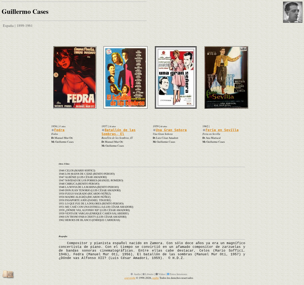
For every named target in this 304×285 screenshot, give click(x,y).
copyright (129, 278)
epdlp (155, 278)
